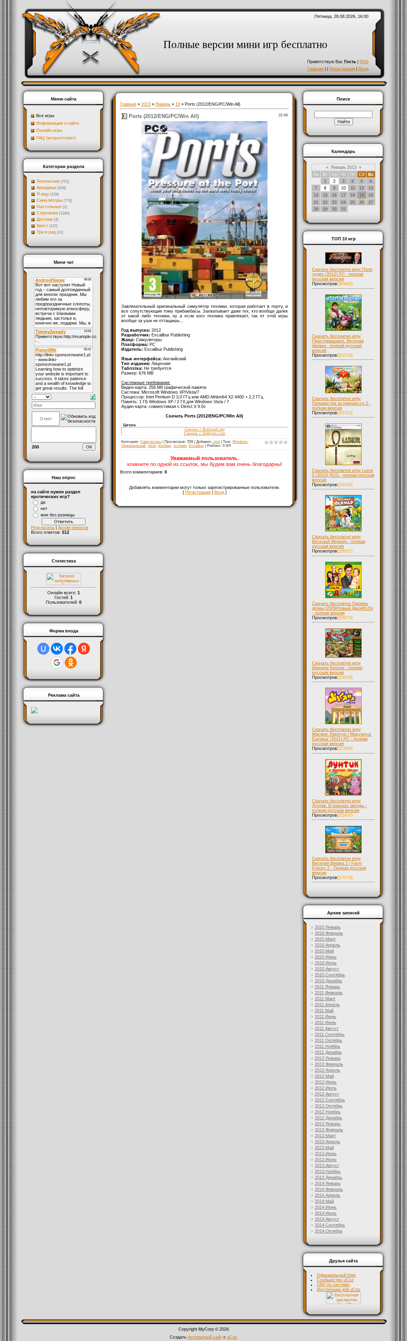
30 (334, 209)
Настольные (49, 206)
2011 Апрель (327, 1004)
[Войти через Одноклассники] (71, 663)
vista (152, 446)
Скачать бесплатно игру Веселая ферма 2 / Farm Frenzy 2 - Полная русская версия (339, 865)
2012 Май (324, 1076)
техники (179, 446)
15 (325, 195)
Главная (315, 68)
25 (352, 202)
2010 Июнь (326, 957)
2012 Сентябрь (330, 1100)
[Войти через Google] (56, 662)
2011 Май (324, 1010)
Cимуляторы (49, 200)
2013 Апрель (327, 1141)
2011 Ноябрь (327, 1046)
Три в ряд (46, 232)
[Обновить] (92, 396)
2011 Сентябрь (330, 1034)
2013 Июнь (326, 1153)
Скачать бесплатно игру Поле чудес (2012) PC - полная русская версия (342, 274)
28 (316, 209)
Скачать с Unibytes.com (204, 433)
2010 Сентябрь (330, 974)
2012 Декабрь (328, 1117)
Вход (363, 68)
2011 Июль (325, 1022)
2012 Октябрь (329, 1105)
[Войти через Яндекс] (84, 649)
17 (343, 195)
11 (353, 187)
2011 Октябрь (328, 1040)
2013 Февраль (329, 1129)
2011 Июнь (325, 1016)
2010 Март (325, 939)
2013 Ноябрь (328, 1171)
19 (177, 104)
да (43, 502)
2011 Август (327, 1028)
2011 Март (325, 998)
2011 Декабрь (328, 1052)
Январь (163, 104)
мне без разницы (58, 514)
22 (325, 202)
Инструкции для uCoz (338, 1289)
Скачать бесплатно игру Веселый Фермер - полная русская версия (338, 541)
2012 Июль (326, 1088)
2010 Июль (326, 962)
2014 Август (327, 1219)
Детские (45, 219)
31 (343, 209)
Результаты (42, 527)
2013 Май (324, 1147)
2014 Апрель (327, 1195)
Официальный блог (336, 1275)
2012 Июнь (326, 1082)
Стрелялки (47, 213)
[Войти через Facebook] (70, 649)
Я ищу (43, 193)
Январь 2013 (344, 167)
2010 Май (324, 951)
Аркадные (46, 187)
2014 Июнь (326, 1207)
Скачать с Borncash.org (204, 429)
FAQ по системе (333, 1284)
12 (361, 187)
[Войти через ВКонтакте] (57, 649)
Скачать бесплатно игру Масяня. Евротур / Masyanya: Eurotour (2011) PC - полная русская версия (342, 736)
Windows (240, 442)
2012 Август (327, 1094)
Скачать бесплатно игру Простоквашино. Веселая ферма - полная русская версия (338, 343)
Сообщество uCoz (335, 1279)
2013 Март (325, 1135)
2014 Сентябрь (330, 1225)
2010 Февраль (329, 933)
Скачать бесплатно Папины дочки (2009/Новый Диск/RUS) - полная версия (342, 608)
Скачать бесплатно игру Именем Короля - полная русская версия (337, 668)
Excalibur (196, 446)
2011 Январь (327, 986)
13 (370, 187)
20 (370, 195)
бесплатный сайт (205, 1337)
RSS (364, 61)
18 (352, 195)
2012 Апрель (327, 1070)
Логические (48, 181)
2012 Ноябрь (328, 1111)
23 (334, 202)
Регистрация (342, 68)
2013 (146, 104)
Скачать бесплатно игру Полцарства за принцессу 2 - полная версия (341, 403)
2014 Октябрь (329, 1231)
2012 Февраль (329, 1064)
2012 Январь (328, 1058)
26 (361, 202)
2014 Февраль (329, 1189)
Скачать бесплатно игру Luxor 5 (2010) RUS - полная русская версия (343, 475)
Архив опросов (73, 527)
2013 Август (327, 1165)
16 (334, 195)
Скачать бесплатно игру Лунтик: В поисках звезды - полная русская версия (339, 805)
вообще (164, 446)
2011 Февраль (329, 992)
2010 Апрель (327, 945)
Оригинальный (133, 446)
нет (44, 508)
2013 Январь (328, 1123)
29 (325, 209)
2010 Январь (328, 927)
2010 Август (327, 968)
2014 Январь (328, 1183)
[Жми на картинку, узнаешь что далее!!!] (343, 264)
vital (216, 442)
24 (343, 202)
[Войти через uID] (43, 649)
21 (316, 202)
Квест (42, 225)
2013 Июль (326, 1159)
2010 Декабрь (328, 980)
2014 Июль (326, 1213)
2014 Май (324, 1201)
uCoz (232, 1337)
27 (370, 202)
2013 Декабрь (328, 1177)
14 (316, 195)
